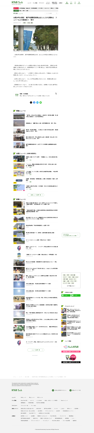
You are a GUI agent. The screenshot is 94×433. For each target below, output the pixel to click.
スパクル (56, 408)
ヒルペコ (32, 400)
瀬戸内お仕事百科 (47, 408)
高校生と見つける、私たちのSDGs (28, 410)
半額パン (52, 8)
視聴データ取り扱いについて (46, 418)
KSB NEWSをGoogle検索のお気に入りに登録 (69, 235)
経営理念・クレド (24, 415)
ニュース (29, 2)
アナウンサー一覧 (24, 405)
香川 (24, 10)
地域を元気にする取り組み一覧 (27, 408)
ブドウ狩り (40, 8)
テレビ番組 (35, 2)
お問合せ (79, 3)
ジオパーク (47, 8)
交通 (68, 281)
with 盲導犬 (40, 410)
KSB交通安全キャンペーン (68, 410)
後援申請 (74, 420)
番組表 (71, 3)
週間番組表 (23, 402)
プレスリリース (63, 415)
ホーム (14, 376)
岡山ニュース (31, 397)
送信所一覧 (35, 418)
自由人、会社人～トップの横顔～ (51, 400)
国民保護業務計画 (58, 418)
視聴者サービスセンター (42, 415)
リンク (73, 418)
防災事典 (76, 408)
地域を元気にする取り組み (54, 3)
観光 (64, 281)
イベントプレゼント (48, 3)
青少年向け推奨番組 (41, 402)
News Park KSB (24, 400)
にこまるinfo (39, 400)
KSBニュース (23, 397)
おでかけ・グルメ (73, 279)
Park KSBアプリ (32, 413)
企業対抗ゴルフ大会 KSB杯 (44, 413)
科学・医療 (66, 279)
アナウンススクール (49, 410)
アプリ (75, 3)
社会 (70, 277)
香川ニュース (40, 397)
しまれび (62, 408)
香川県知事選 (34, 8)
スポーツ (65, 277)
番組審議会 (71, 415)
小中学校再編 (22, 8)
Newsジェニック (64, 400)
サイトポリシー (46, 420)
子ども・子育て (74, 281)
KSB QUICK (38, 408)
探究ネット (69, 408)
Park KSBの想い (53, 415)
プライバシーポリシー (35, 420)
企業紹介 (60, 2)
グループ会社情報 (66, 420)
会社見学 (58, 410)
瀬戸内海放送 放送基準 (25, 418)
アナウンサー (41, 2)
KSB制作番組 (31, 402)
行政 (73, 283)
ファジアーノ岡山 (67, 283)
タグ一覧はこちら (70, 285)
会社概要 (33, 415)
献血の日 (28, 8)
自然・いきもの (75, 277)
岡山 (20, 10)
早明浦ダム (58, 8)
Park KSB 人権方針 (56, 420)
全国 (27, 10)
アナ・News (33, 405)
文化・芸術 (30, 22)
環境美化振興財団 (24, 420)
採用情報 (66, 3)
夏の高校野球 (23, 413)
